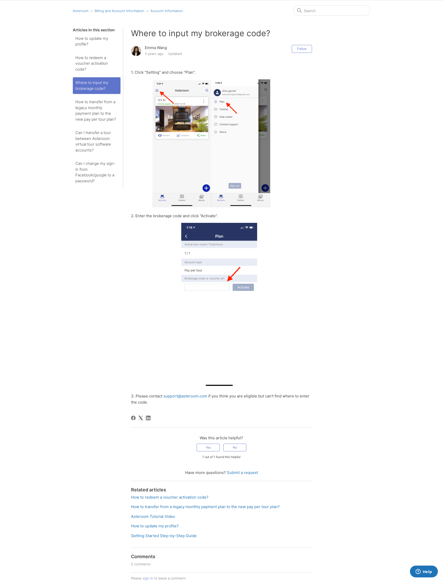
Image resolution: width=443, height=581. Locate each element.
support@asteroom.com (185, 396)
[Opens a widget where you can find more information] (424, 572)
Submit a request (242, 472)
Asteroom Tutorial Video (153, 516)
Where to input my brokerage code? (91, 85)
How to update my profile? (91, 41)
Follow (302, 49)
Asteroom (80, 11)
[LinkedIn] (148, 418)
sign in (148, 578)
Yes (208, 447)
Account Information (166, 11)
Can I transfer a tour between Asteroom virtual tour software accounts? (93, 141)
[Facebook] (133, 418)
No (235, 447)
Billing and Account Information (119, 11)
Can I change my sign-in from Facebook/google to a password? (95, 172)
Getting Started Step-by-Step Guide (164, 535)
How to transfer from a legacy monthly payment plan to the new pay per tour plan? (95, 110)
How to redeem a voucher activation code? (91, 63)
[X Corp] (140, 418)
